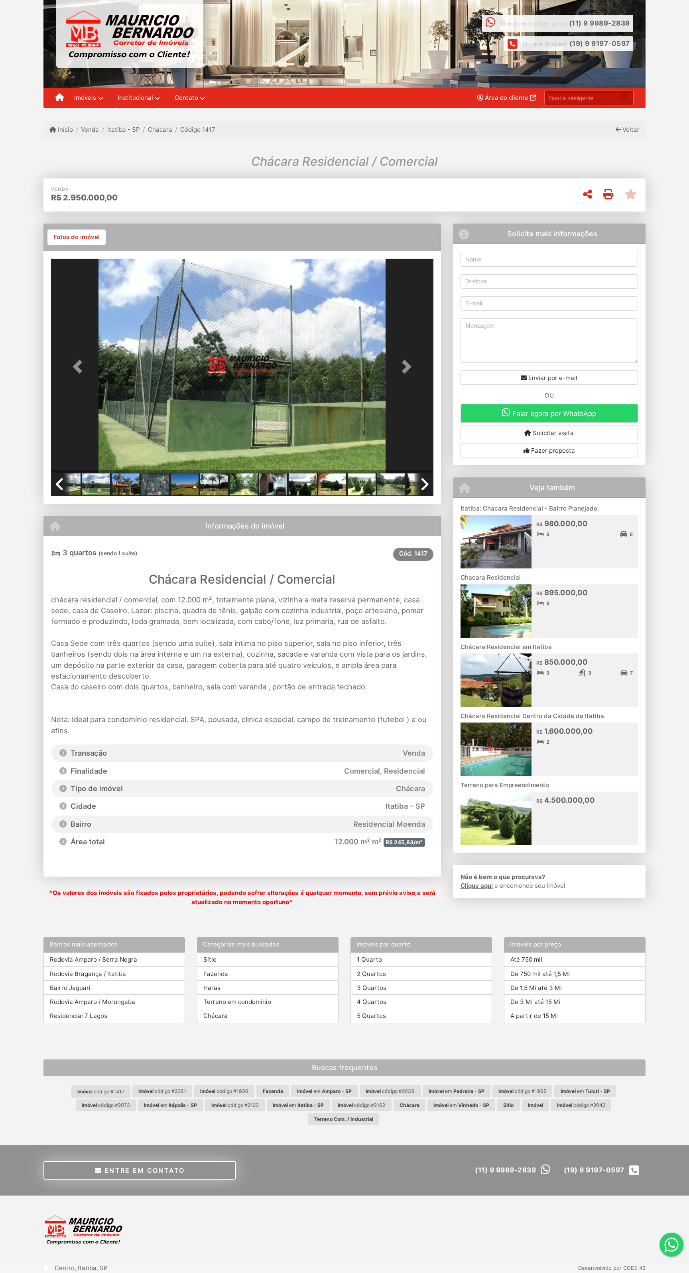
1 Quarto (369, 959)
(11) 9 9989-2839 (599, 23)
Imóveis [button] (85, 97)
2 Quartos (371, 974)
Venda (90, 129)
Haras (211, 988)
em (324, 1091)
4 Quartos (371, 1002)
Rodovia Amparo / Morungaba (92, 1002)
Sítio (210, 959)
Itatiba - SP (123, 129)
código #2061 (162, 1091)
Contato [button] (186, 97)
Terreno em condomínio (237, 1002)
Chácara (160, 129)
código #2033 (390, 1091)
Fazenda (215, 974)
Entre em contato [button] (143, 1170)
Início (64, 129)
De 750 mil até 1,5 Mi (540, 974)
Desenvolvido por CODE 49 (612, 1268)
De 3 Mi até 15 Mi (535, 1002)
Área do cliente (506, 97)
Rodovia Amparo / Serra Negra (93, 959)
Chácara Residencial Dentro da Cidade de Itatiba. (533, 716)
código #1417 (100, 1092)
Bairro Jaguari (70, 988)
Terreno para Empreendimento (505, 785)
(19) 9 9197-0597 (599, 44)
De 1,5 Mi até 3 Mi (536, 988)
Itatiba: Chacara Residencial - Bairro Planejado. (530, 508)
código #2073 (106, 1105)
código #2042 (581, 1105)
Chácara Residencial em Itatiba (506, 647)
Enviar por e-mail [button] (552, 378)
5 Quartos (371, 1016)
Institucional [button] (135, 97)
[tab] (76, 237)
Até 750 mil (526, 959)
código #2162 (361, 1105)
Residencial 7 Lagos (78, 1016)
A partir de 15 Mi (534, 1016)
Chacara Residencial (491, 577)
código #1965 (522, 1091)
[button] (79, 366)
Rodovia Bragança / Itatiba (88, 974)
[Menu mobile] (59, 98)
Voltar (630, 129)
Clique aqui (477, 885)
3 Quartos (371, 988)
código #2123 (235, 1105)
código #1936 (224, 1091)
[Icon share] (365, 34)
